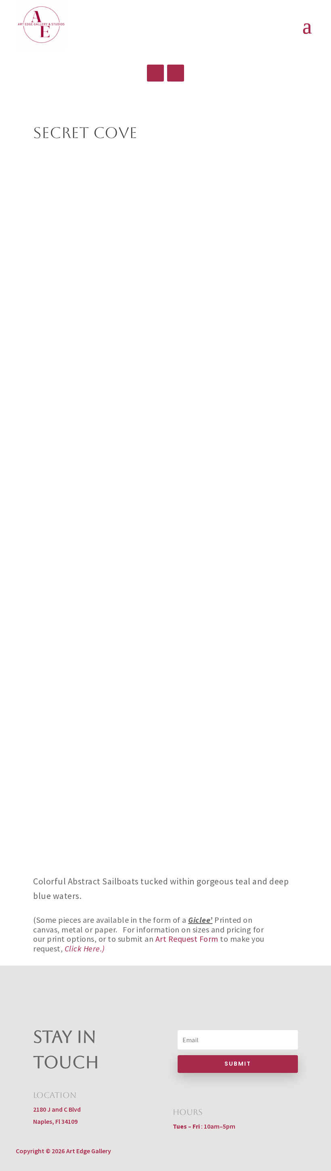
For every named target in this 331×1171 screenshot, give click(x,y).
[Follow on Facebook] (155, 73)
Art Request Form (186, 939)
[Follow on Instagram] (175, 73)
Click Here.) (85, 948)
